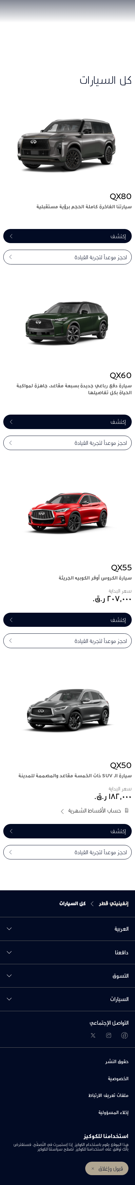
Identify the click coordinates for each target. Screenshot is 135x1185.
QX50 (121, 765)
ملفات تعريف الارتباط (108, 1095)
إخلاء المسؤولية (113, 1112)
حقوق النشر (116, 1061)
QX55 (121, 567)
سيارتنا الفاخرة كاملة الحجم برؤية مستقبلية (84, 206)
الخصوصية (118, 1078)
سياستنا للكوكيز (49, 1149)
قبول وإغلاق (110, 1168)
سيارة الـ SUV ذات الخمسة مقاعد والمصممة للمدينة (75, 775)
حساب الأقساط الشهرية (94, 810)
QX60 (121, 375)
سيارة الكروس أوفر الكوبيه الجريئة (95, 578)
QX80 (121, 196)
